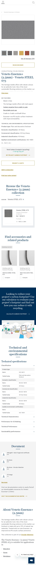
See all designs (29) (28, 59)
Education (6, 549)
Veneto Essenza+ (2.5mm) (12, 12)
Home (5, 552)
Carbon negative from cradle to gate (15, 107)
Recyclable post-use (10, 110)
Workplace (6, 556)
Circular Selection (27, 535)
